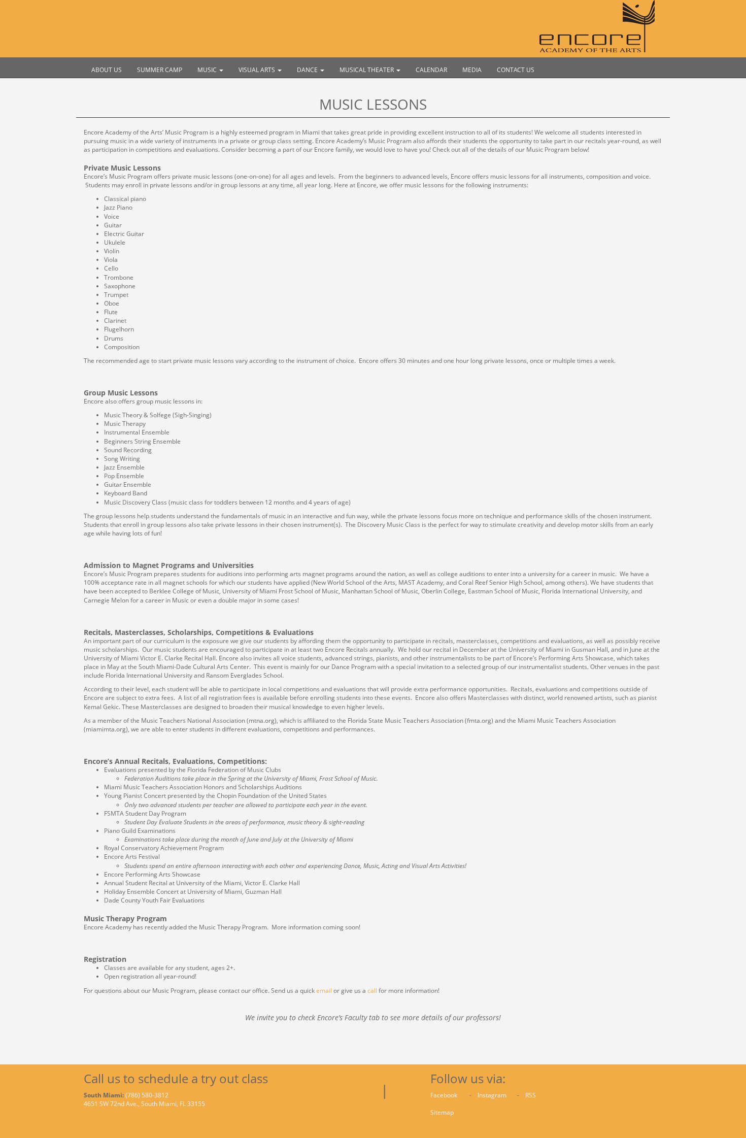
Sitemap (442, 1112)
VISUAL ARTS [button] (258, 69)
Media (472, 69)
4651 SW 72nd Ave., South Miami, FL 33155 (144, 1103)
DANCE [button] (308, 69)
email (324, 990)
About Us (106, 69)
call (372, 990)
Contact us (515, 69)
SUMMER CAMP (159, 69)
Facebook (444, 1095)
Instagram (493, 1095)
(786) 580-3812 (146, 1095)
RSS (530, 1095)
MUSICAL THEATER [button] (367, 69)
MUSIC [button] (207, 69)
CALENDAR (431, 69)
